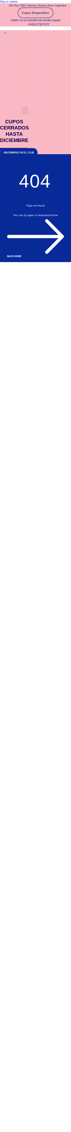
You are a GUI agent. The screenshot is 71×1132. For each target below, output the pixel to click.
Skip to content (8, 1)
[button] (25, 110)
